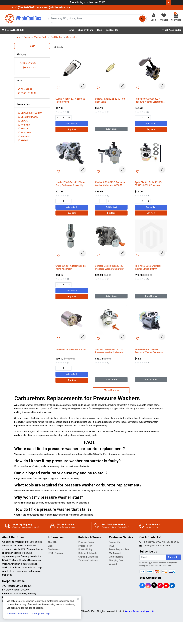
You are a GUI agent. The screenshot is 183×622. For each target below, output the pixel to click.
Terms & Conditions (88, 560)
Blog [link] (99, 30)
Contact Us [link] (112, 30)
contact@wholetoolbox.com (156, 545)
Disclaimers (54, 549)
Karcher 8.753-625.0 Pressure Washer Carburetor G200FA (110, 184)
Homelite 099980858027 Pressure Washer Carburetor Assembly (149, 100)
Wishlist (113, 564)
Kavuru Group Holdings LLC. (139, 611)
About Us (52, 542)
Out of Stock (111, 129)
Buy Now (72, 129)
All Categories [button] (14, 30)
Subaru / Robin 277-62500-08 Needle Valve (70, 100)
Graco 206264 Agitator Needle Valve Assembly (70, 268)
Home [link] (71, 30)
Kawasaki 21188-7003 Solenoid (71, 349)
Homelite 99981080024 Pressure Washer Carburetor (149, 351)
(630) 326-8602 (171, 542)
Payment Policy (86, 542)
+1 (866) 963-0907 (151, 542)
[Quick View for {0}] (82, 86)
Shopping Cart (116, 560)
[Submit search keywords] (142, 18)
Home (17, 37)
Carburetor (71, 37)
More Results (111, 390)
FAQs (111, 546)
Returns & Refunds (87, 553)
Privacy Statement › (18, 613)
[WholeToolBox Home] (22, 18)
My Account (115, 553)
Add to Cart (71, 123)
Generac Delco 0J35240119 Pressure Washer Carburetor (109, 351)
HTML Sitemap (55, 553)
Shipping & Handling (88, 557)
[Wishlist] (71, 88)
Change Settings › (41, 613)
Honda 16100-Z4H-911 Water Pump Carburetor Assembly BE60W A (70, 184)
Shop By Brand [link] (86, 30)
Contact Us (114, 542)
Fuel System (56, 37)
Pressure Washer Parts (35, 37)
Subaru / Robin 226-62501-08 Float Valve (110, 100)
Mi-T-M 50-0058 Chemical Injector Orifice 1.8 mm (148, 268)
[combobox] (97, 18)
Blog (50, 546)
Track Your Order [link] (171, 30)
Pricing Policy (85, 546)
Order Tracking (116, 557)
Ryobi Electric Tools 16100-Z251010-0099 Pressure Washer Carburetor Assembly (149, 184)
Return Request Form (119, 549)
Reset (32, 46)
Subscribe (173, 557)
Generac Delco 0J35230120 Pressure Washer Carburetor (109, 268)
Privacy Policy (85, 549)
